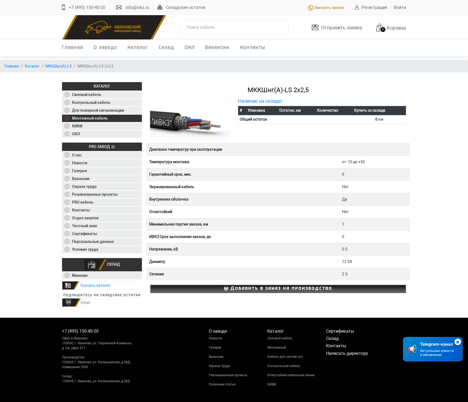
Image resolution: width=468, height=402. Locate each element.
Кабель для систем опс (285, 357)
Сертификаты (340, 331)
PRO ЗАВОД (100, 146)
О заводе (105, 48)
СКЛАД (113, 264)
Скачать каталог (95, 285)
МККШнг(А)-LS (59, 66)
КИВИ (271, 384)
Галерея (215, 347)
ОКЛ (190, 48)
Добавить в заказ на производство (280, 288)
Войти (400, 7)
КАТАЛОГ (102, 86)
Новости (215, 338)
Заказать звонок (328, 7)
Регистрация (374, 7)
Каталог (138, 48)
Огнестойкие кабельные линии (290, 375)
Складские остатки (185, 7)
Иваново (80, 275)
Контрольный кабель (283, 366)
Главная (72, 48)
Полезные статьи (222, 384)
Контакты (252, 48)
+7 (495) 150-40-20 (87, 7)
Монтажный (276, 347)
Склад (166, 48)
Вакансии (217, 48)
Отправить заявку (341, 27)
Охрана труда (219, 366)
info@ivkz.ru (137, 7)
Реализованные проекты (228, 375)
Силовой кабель (279, 338)
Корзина (396, 28)
